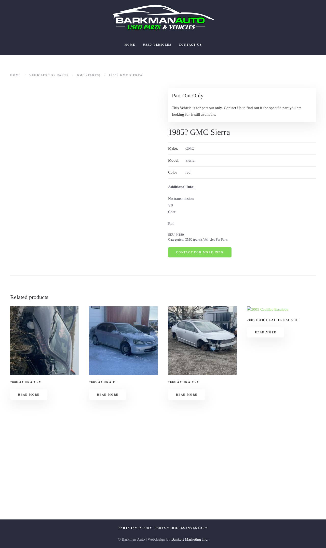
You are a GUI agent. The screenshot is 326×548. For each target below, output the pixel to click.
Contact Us (190, 44)
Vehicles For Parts (215, 239)
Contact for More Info (200, 252)
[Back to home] (163, 17)
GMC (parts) (193, 239)
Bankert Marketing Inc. (189, 539)
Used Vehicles (157, 44)
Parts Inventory (135, 527)
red (188, 172)
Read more (28, 394)
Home (130, 44)
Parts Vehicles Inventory (181, 527)
